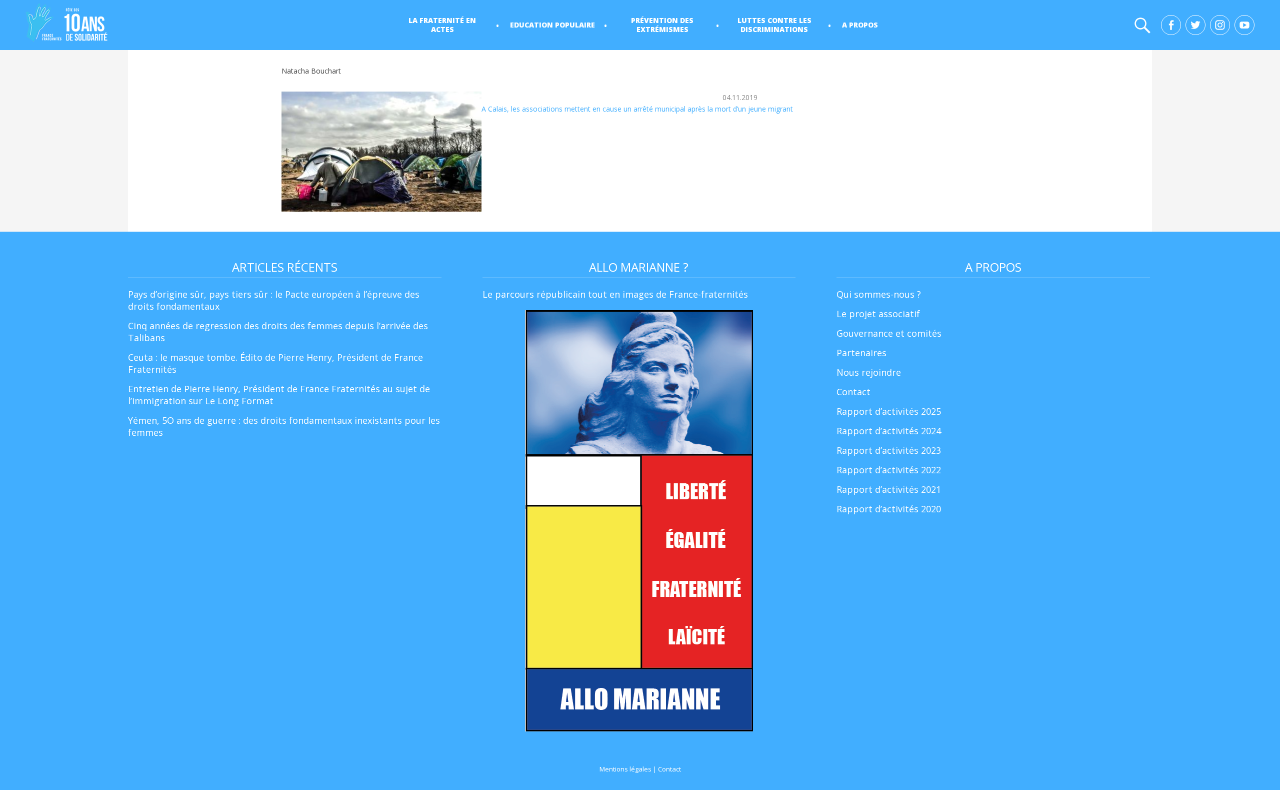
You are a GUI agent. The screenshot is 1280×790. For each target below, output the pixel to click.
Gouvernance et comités (889, 333)
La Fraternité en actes (442, 25)
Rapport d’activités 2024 (888, 431)
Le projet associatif (878, 314)
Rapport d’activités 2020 (888, 509)
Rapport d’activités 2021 (888, 489)
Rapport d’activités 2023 (888, 450)
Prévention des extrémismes (662, 25)
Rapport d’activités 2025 (888, 411)
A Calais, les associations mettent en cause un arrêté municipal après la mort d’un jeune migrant (637, 109)
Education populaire (552, 25)
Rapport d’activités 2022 (888, 470)
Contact (853, 392)
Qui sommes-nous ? (878, 294)
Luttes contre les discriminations (775, 25)
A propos (860, 25)
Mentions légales (626, 768)
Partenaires (861, 353)
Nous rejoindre (868, 372)
